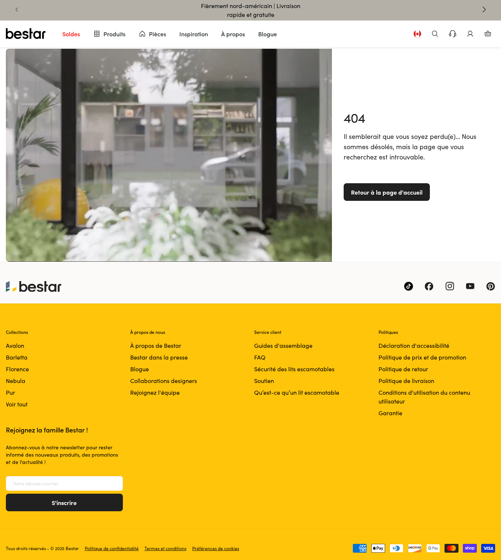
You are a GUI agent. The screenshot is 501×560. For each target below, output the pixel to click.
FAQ (260, 357)
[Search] (435, 33)
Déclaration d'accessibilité (414, 345)
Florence (17, 369)
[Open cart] (487, 33)
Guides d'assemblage (283, 345)
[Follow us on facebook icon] (429, 286)
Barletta (17, 357)
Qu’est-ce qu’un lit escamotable (296, 392)
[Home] (25, 33)
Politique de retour (403, 369)
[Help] (452, 33)
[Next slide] (484, 9)
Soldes (71, 34)
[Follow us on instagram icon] (449, 286)
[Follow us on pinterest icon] (490, 286)
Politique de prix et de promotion (422, 357)
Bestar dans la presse (159, 357)
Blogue (267, 34)
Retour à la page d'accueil (387, 192)
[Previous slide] (17, 9)
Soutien (264, 380)
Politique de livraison (406, 380)
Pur (10, 392)
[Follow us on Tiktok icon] (408, 286)
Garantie (390, 413)
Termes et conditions (165, 548)
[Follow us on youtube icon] (470, 286)
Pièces (157, 34)
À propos (233, 34)
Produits (114, 34)
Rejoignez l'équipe (155, 392)
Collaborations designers (163, 380)
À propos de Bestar (155, 345)
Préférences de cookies (215, 548)
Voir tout (17, 404)
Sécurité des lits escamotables (294, 369)
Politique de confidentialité (112, 548)
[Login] (470, 33)
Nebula (15, 380)
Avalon (15, 345)
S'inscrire (64, 502)
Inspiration (193, 34)
